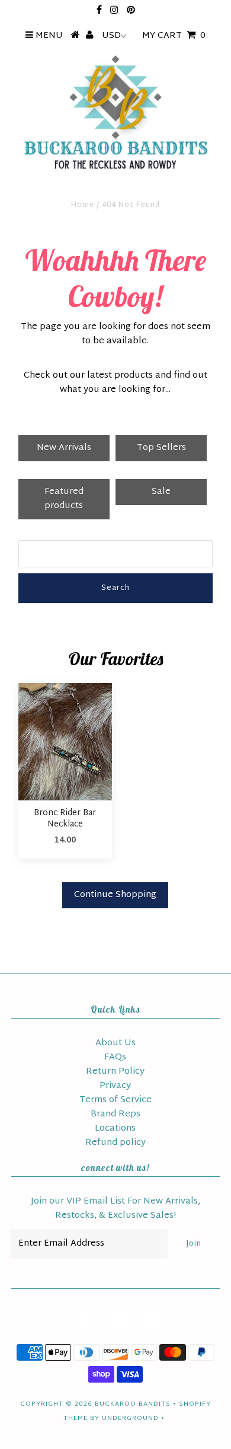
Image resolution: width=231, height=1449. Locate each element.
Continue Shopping (115, 895)
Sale (161, 492)
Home (82, 205)
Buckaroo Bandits (133, 1404)
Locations (115, 1129)
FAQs (115, 1057)
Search (115, 588)
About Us (115, 1043)
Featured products (64, 499)
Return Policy (115, 1072)
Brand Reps (115, 1114)
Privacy (115, 1086)
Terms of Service (115, 1100)
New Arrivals (64, 448)
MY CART (174, 36)
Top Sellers (161, 448)
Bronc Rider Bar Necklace (65, 819)
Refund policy (115, 1143)
